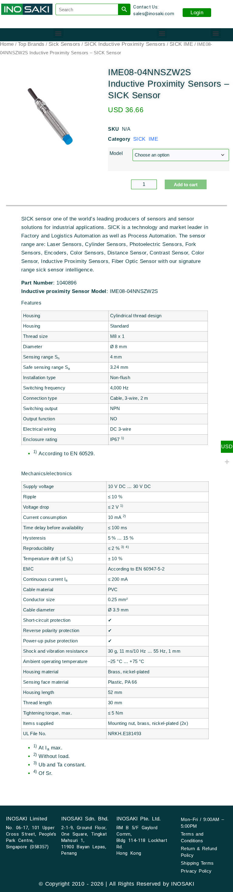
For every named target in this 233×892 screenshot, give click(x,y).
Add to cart (186, 184)
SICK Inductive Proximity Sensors (125, 44)
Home (7, 44)
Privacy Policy (196, 870)
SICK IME (181, 44)
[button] (58, 33)
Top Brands (31, 44)
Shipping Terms (197, 863)
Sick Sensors (64, 44)
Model (116, 153)
